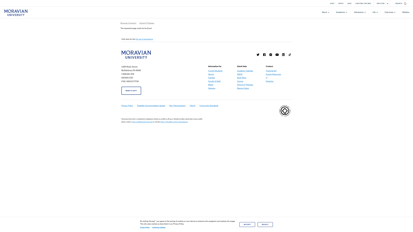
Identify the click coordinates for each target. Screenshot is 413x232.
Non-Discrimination (177, 105)
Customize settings (158, 227)
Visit (332, 3)
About (324, 12)
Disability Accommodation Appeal (151, 105)
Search (398, 3)
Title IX (192, 105)
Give (349, 3)
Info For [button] (380, 3)
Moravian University (128, 23)
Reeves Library (243, 88)
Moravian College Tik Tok (289, 54)
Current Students (215, 71)
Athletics (405, 12)
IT (266, 77)
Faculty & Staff (214, 81)
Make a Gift (131, 91)
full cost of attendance (144, 39)
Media (210, 84)
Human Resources (273, 74)
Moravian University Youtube (277, 54)
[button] (401, 3)
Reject (265, 224)
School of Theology (146, 23)
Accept (247, 224)
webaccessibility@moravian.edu (142, 122)
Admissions (359, 12)
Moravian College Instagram (270, 54)
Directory (270, 81)
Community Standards (209, 105)
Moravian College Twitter (258, 54)
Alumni (211, 74)
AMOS (239, 74)
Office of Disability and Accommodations (174, 122)
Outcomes (389, 12)
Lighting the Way (363, 3)
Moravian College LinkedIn (283, 54)
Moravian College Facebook (264, 54)
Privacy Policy (145, 227)
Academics (340, 12)
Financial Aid (271, 71)
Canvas (240, 81)
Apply (341, 3)
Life (374, 12)
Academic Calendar (245, 71)
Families (211, 77)
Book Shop (241, 77)
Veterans (211, 88)
